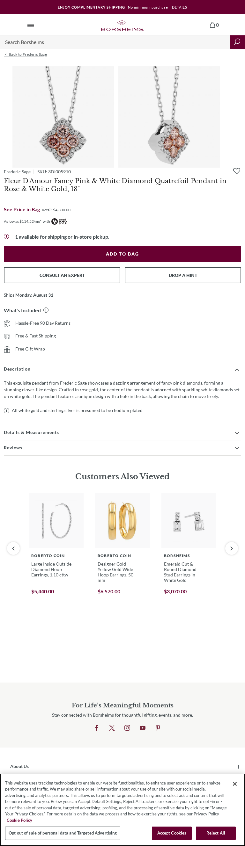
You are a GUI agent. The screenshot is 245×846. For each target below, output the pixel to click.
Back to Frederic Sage (27, 54)
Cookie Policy (19, 820)
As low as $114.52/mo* (22, 221)
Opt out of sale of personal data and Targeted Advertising (63, 832)
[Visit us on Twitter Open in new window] (112, 728)
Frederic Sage (17, 171)
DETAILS (179, 7)
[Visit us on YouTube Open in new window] (142, 728)
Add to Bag (122, 254)
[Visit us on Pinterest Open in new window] (158, 728)
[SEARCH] (237, 42)
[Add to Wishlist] (236, 171)
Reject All (215, 832)
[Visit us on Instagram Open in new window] (127, 728)
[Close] (235, 784)
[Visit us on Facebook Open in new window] (97, 728)
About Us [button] (19, 766)
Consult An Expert (62, 275)
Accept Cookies (172, 832)
